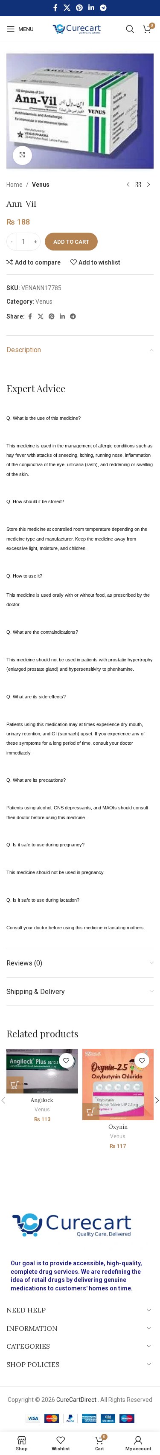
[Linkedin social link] (91, 7)
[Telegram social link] (103, 7)
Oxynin (118, 1126)
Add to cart (71, 242)
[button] (14, 1084)
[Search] (130, 28)
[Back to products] (138, 185)
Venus (40, 184)
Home (14, 184)
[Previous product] (128, 185)
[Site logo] (80, 28)
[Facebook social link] (55, 7)
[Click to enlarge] (22, 155)
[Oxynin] (118, 1084)
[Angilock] (42, 1071)
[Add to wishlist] (66, 1060)
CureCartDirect (76, 1399)
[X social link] (67, 7)
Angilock (42, 1099)
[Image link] (80, 1224)
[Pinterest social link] (79, 7)
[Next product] (148, 185)
